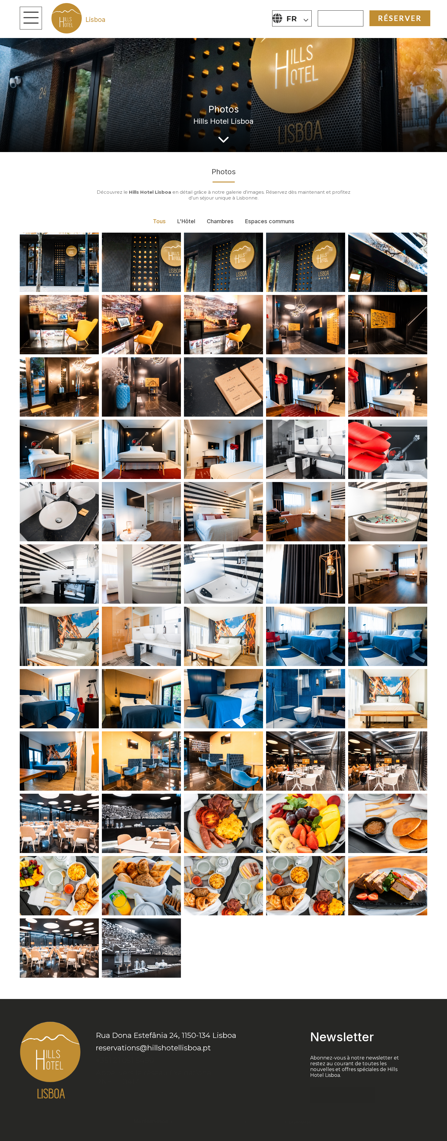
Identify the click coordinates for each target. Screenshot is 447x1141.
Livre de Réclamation (265, 1121)
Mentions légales (189, 1121)
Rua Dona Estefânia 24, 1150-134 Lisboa (166, 1035)
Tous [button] (159, 221)
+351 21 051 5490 (125, 1060)
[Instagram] (114, 1097)
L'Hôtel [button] (186, 221)
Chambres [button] (220, 221)
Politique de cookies (225, 1121)
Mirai (317, 1122)
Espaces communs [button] (269, 221)
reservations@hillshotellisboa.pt (153, 1047)
